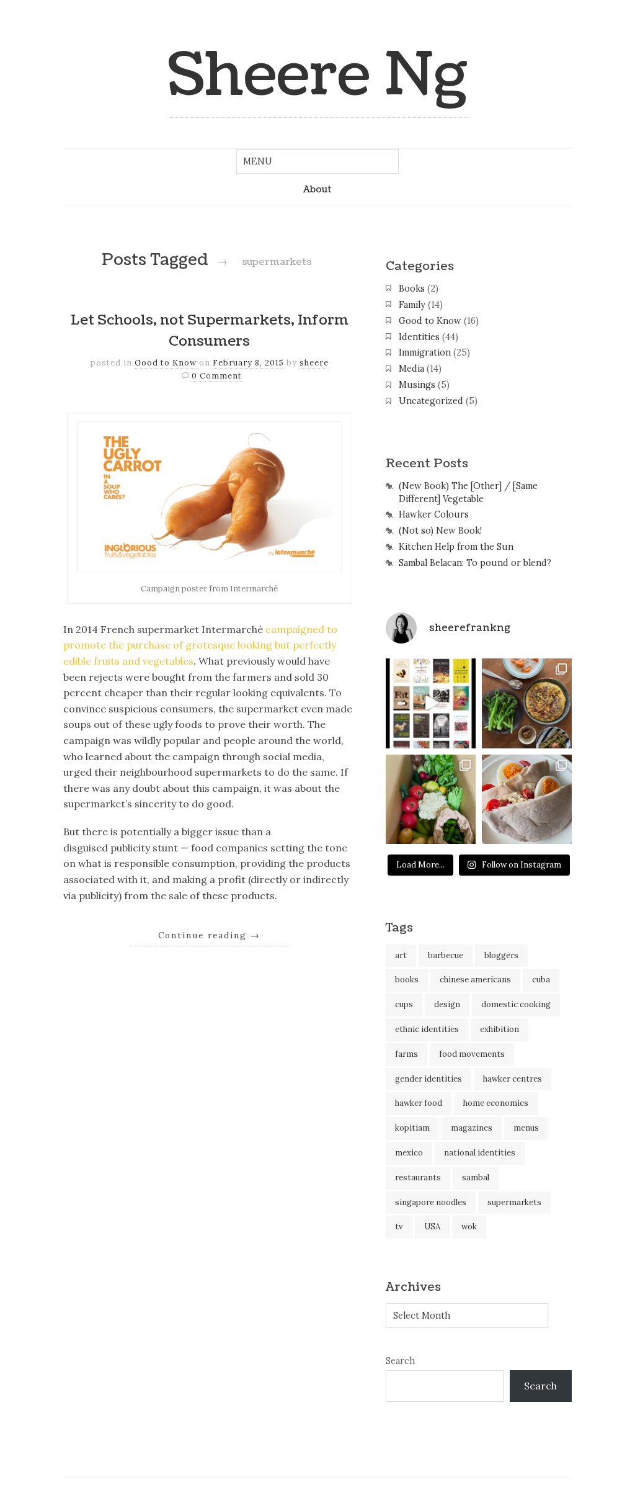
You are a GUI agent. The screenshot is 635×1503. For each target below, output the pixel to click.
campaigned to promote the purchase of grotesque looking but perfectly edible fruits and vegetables (200, 645)
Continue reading (209, 935)
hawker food (418, 1103)
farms (406, 1054)
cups (404, 1004)
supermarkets (514, 1202)
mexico (409, 1152)
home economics (495, 1103)
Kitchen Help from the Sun (456, 546)
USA (432, 1226)
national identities (479, 1152)
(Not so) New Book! (440, 530)
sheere (314, 362)
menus (526, 1128)
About (317, 189)
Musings (417, 384)
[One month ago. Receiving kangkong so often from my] (527, 703)
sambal (475, 1177)
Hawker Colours (434, 514)
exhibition (499, 1029)
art (401, 955)
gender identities (428, 1079)
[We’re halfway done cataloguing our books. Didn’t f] (431, 703)
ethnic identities (427, 1029)
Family (412, 304)
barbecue (445, 955)
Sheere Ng (317, 75)
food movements (472, 1054)
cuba (541, 979)
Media (411, 368)
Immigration (425, 352)
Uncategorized (431, 400)
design (447, 1004)
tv (399, 1226)
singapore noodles (430, 1202)
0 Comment (217, 375)
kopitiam (412, 1128)
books (407, 979)
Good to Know (166, 362)
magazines (471, 1128)
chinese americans (475, 979)
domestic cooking (516, 1004)
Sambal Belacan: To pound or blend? (475, 562)
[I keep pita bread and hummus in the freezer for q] (527, 800)
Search (400, 1360)
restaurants (418, 1177)
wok (469, 1226)
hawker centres (512, 1079)
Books (412, 288)
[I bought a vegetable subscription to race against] (431, 800)
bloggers (501, 955)
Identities (419, 337)
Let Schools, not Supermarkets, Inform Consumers (210, 330)
